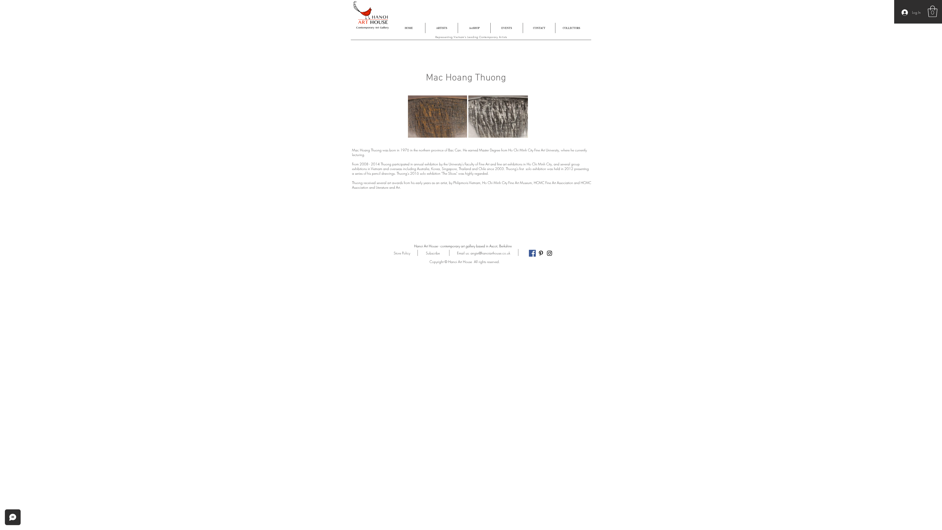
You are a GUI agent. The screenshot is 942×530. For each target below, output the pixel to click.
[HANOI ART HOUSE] (532, 253)
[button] (932, 11)
